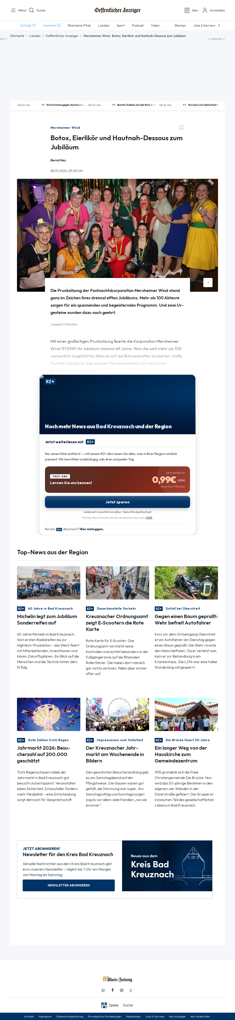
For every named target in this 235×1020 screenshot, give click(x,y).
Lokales (34, 36)
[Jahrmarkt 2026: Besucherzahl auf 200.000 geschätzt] (48, 714)
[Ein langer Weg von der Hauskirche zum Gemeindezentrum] (186, 714)
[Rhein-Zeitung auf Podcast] (131, 990)
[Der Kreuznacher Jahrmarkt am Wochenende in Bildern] (117, 714)
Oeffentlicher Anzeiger (61, 36)
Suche (41, 10)
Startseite (17, 36)
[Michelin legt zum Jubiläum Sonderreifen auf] (48, 582)
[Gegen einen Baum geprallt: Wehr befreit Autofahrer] (186, 582)
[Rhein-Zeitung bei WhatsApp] (103, 990)
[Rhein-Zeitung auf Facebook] (112, 990)
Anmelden (217, 10)
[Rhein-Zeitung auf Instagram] (121, 990)
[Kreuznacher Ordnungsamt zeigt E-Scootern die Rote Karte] (117, 582)
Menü (20, 10)
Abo (195, 10)
